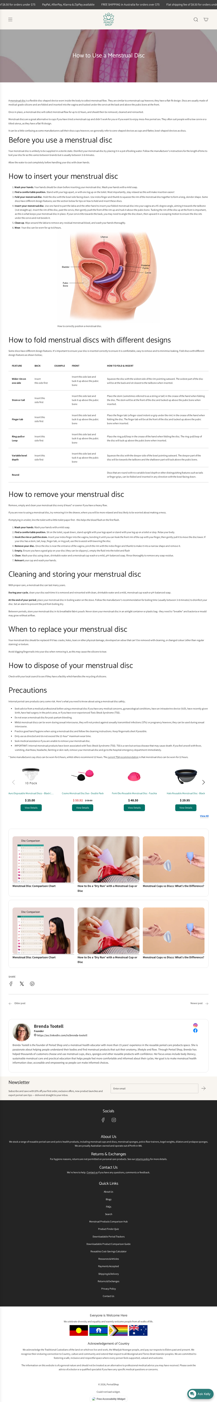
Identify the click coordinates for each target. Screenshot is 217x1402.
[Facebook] (103, 1120)
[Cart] (206, 19)
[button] (203, 782)
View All (204, 815)
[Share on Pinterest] (32, 984)
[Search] (196, 19)
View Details (31, 807)
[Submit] (203, 1088)
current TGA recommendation (123, 757)
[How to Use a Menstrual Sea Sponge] (207, 1003)
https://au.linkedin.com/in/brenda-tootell (61, 1035)
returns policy (142, 1159)
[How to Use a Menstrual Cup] (10, 1003)
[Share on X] (22, 984)
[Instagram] (114, 1120)
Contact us (92, 1172)
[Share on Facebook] (11, 984)
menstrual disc (18, 100)
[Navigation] (10, 19)
